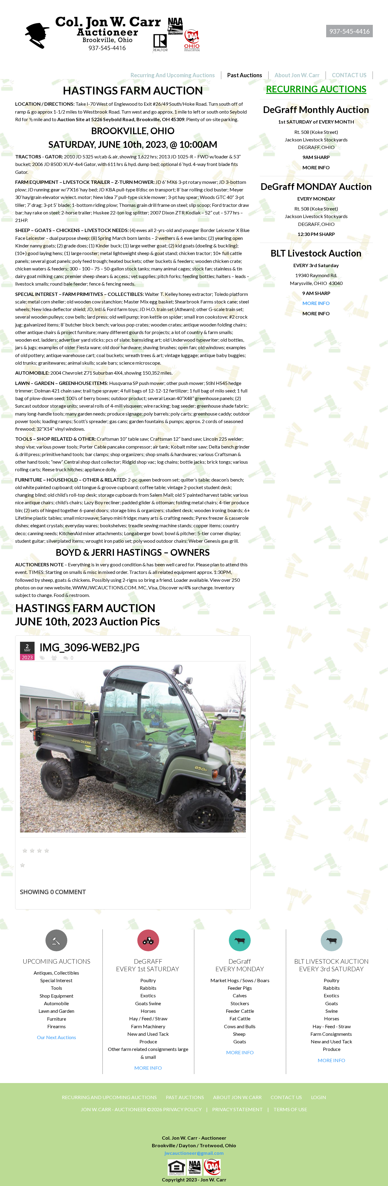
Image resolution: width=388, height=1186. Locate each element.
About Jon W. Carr (237, 1097)
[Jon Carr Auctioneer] (112, 32)
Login (318, 1097)
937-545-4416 (349, 31)
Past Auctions (185, 1097)
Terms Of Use (290, 1109)
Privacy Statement (237, 1109)
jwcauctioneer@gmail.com (194, 1153)
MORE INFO (148, 1068)
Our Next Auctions (56, 1037)
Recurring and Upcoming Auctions (109, 1097)
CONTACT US (286, 1097)
